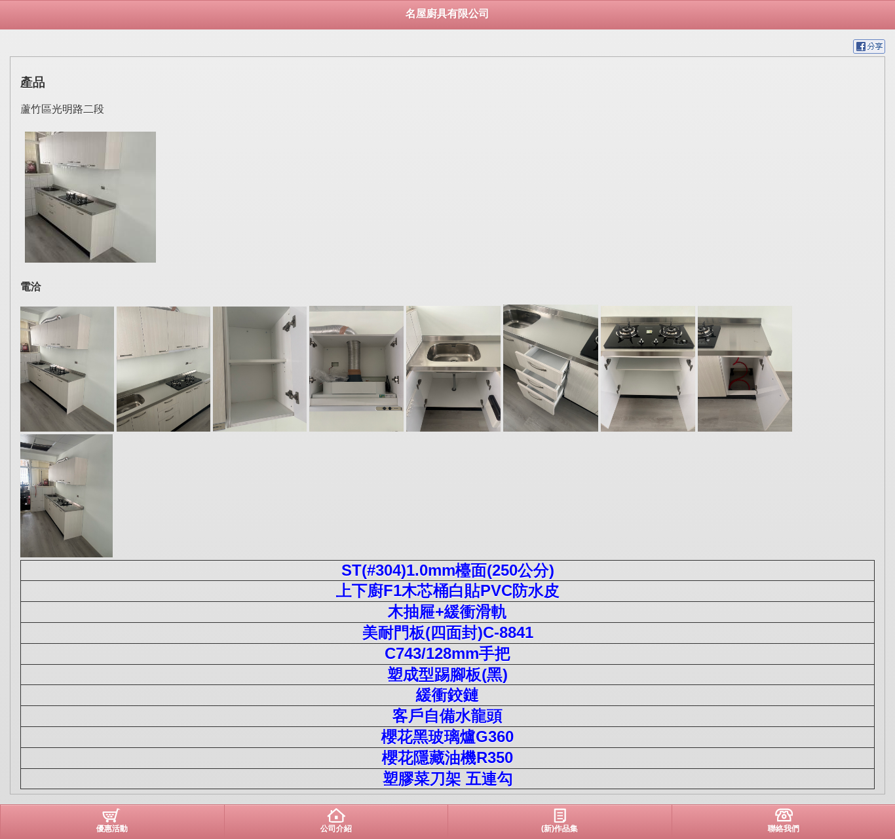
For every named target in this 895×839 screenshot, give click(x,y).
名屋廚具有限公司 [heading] (447, 13)
